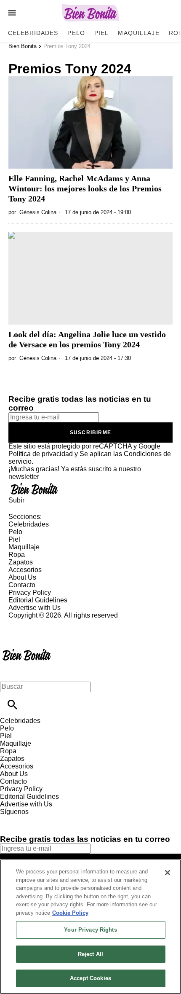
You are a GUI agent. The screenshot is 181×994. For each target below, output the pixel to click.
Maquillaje (138, 33)
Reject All (90, 954)
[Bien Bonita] (91, 12)
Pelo (76, 33)
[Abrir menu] (12, 12)
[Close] (167, 872)
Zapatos (20, 562)
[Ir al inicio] (90, 489)
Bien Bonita (22, 46)
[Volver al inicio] (26, 649)
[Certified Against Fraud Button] (38, 622)
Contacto (21, 584)
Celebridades (33, 33)
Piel (101, 33)
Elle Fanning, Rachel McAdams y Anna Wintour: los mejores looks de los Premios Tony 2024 (85, 188)
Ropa (16, 554)
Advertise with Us (34, 607)
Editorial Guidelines (37, 600)
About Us (22, 577)
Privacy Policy (29, 592)
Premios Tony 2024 (66, 46)
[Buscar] (12, 704)
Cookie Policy (70, 913)
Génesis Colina (37, 212)
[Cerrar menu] (9, 672)
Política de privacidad (40, 453)
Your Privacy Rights (90, 930)
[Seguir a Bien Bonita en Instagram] (50, 819)
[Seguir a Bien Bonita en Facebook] (10, 819)
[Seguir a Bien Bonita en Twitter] (31, 819)
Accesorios (25, 569)
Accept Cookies (90, 978)
